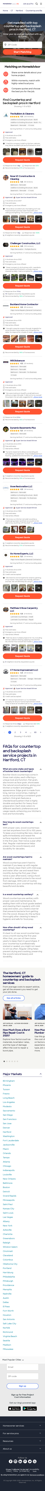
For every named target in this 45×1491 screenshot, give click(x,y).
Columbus (8, 1260)
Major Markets (12, 1074)
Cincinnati (8, 1251)
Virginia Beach (10, 1336)
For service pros (11, 1433)
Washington (9, 1136)
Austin (6, 1298)
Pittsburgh (8, 1281)
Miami (6, 1149)
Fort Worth (8, 1311)
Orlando (7, 1153)
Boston (6, 1187)
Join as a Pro (28, 4)
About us (7, 1449)
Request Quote (22, 160)
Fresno (6, 1093)
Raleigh (6, 1242)
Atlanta (6, 1162)
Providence (8, 1285)
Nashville (7, 1294)
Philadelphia (9, 1277)
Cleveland (8, 1255)
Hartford (7, 1132)
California (15, 1470)
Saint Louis (8, 1213)
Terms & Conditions (37, 1475)
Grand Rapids (9, 1196)
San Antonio (9, 1319)
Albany (6, 1221)
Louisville (7, 1174)
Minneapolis (9, 1200)
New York (7, 1225)
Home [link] (5, 11)
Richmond (8, 1332)
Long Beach (9, 1098)
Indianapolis (9, 1170)
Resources (8, 1441)
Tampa (6, 1157)
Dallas (6, 1302)
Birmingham (9, 1081)
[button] (6, 151)
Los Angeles (9, 1102)
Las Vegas (8, 1217)
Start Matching (22, 51)
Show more (38, 213)
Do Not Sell (24, 1470)
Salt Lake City (9, 1323)
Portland (7, 1268)
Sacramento (9, 1110)
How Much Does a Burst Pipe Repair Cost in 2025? (16, 1032)
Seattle (6, 1340)
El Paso (6, 1306)
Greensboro (9, 1238)
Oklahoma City (10, 1264)
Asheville (7, 1230)
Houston (7, 1315)
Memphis (7, 1289)
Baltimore (7, 1183)
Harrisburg (8, 1272)
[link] (22, 121)
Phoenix (7, 1085)
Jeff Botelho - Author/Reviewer (15, 1023)
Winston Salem (10, 1247)
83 (35, 732)
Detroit (6, 1191)
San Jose (7, 1123)
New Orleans (9, 1179)
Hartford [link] (19, 11)
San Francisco (10, 1119)
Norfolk (6, 1328)
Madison (7, 1345)
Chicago (7, 1166)
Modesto (7, 1106)
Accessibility (34, 1470)
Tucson (6, 1089)
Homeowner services (13, 1426)
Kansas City (8, 1208)
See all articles (14, 998)
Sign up (22, 1386)
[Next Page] (40, 732)
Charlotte (7, 1234)
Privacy (8, 1470)
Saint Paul (7, 1204)
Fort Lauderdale (11, 1140)
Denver (6, 1128)
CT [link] (12, 11)
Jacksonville (9, 1145)
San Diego (8, 1115)
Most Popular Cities (11, 1360)
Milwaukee (8, 1349)
